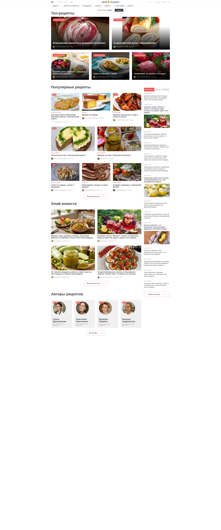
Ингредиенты (87, 6)
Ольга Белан (103, 158)
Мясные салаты (55, 182)
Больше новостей (93, 283)
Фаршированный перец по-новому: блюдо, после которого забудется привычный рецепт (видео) (156, 263)
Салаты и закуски (59, 19)
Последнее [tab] (165, 89)
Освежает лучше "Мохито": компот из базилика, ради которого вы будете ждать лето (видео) (118, 237)
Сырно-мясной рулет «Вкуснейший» (135, 43)
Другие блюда (117, 112)
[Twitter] (159, 2)
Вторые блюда (55, 152)
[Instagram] (161, 2)
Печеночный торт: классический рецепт (68, 155)
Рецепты (55, 6)
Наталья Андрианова (122, 46)
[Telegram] (153, 2)
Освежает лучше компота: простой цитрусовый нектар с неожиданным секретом (157, 216)
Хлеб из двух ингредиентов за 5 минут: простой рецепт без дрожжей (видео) (155, 205)
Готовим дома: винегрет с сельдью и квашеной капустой (70, 73)
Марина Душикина (121, 190)
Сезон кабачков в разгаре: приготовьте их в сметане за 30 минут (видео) (155, 274)
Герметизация (117, 182)
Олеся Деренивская (90, 190)
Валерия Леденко (103, 320)
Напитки (98, 6)
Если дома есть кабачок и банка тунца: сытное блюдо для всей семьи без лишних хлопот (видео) (156, 158)
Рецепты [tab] (158, 89)
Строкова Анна (58, 121)
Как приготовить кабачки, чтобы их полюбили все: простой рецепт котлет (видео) (156, 285)
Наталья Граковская (106, 277)
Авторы (130, 6)
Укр (169, 2)
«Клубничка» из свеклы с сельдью (149, 74)
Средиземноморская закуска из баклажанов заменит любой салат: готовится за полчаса (116, 273)
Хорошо (119, 10)
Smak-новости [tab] (149, 89)
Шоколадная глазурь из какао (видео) (95, 186)
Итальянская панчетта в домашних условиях (79, 43)
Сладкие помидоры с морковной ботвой (127, 186)
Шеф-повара (120, 6)
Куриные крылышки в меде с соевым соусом (125, 116)
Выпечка (84, 112)
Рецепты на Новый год (71, 6)
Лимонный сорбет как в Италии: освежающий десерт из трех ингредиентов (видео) (156, 179)
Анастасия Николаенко (62, 46)
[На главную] (110, 2)
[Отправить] (71, 2)
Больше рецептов (93, 196)
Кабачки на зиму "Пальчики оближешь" (114, 155)
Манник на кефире (90, 115)
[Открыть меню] (52, 2)
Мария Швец (57, 241)
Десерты (84, 182)
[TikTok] (164, 2)
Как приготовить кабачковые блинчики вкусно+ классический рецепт (65, 117)
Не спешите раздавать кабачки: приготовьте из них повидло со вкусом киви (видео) (71, 273)
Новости (107, 6)
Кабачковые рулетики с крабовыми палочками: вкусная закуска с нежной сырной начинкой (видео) (156, 169)
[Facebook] (148, 2)
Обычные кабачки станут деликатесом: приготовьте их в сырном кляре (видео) (155, 252)
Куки (109, 10)
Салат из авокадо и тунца (105, 74)
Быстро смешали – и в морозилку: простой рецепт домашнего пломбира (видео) (155, 227)
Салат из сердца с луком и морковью (62, 186)
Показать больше (154, 294)
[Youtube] (156, 2)
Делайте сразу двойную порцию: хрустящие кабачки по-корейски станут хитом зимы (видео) (72, 237)
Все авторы (93, 333)
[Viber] (151, 2)
